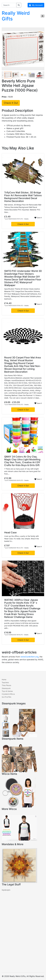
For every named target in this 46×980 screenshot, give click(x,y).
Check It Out (11, 102)
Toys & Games (7, 691)
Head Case (10, 532)
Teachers (5, 682)
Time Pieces (6, 685)
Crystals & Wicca (8, 694)
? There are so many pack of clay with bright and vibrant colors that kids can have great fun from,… (22, 471)
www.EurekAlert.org (29, 656)
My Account (37, 5)
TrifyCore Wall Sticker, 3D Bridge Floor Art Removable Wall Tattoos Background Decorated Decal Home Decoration (23, 197)
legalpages (6, 890)
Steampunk (6, 688)
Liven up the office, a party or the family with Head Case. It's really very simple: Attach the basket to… (21, 538)
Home (4, 679)
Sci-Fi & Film (6, 697)
